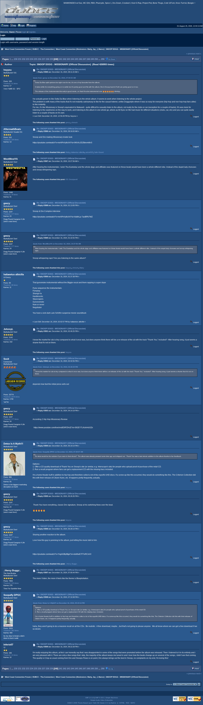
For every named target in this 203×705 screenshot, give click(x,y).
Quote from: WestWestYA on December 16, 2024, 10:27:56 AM (57, 244)
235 (35, 59)
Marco (101, 49)
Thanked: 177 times (11, 214)
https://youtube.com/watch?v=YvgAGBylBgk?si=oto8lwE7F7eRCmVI (62, 554)
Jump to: (169, 684)
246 (80, 59)
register (32, 32)
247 (84, 59)
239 (51, 59)
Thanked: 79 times (10, 195)
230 (15, 59)
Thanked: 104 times (11, 140)
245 (76, 59)
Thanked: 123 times (11, 583)
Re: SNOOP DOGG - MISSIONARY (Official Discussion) (61, 69)
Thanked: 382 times (11, 630)
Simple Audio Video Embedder (101, 700)
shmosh (74, 122)
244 (72, 59)
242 (64, 59)
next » (198, 54)
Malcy (81, 268)
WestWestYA (10, 159)
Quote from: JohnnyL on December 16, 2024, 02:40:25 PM (55, 367)
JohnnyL (8, 329)
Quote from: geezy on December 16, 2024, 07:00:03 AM (54, 78)
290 (102, 59)
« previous (190, 54)
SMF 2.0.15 (89, 698)
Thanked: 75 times (10, 479)
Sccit (6, 358)
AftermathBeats (12, 129)
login (24, 32)
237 (43, 59)
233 (27, 59)
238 (47, 59)
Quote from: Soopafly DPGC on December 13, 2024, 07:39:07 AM (58, 452)
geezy (68, 122)
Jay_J (95, 49)
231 (19, 59)
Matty (89, 49)
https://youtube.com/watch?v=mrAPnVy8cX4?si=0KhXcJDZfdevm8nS (62, 143)
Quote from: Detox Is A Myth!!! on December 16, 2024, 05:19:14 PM (59, 603)
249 (92, 59)
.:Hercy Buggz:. (72, 564)
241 (60, 59)
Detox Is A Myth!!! (13, 443)
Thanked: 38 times (10, 285)
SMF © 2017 (100, 698)
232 (23, 59)
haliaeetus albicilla (78, 152)
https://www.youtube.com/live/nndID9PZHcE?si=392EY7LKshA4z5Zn (63, 427)
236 (39, 59)
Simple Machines (111, 698)
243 (68, 59)
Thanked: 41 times (10, 83)
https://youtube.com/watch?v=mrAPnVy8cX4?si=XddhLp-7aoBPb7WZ (63, 217)
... (12, 59)
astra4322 (89, 152)
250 (96, 59)
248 (88, 59)
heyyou (7, 69)
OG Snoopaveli (71, 179)
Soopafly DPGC (12, 595)
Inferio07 (8, 644)
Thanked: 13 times (10, 655)
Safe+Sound (99, 152)
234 (31, 59)
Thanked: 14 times (10, 340)
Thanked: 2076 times (11, 397)
